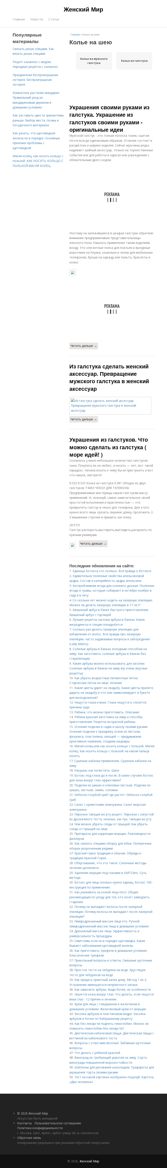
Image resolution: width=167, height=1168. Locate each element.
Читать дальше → (83, 346)
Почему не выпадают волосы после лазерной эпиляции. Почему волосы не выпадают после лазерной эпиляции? (110, 911)
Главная (19, 19)
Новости (36, 19)
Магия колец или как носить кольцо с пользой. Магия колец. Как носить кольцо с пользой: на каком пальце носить (111, 751)
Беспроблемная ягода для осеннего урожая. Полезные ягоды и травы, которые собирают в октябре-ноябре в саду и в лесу (111, 590)
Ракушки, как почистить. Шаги (96, 770)
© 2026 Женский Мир (32, 1113)
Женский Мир (83, 9)
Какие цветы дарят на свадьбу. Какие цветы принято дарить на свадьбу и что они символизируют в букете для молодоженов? (111, 693)
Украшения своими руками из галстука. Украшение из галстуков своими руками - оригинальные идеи (109, 118)
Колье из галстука (134, 61)
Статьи (53, 19)
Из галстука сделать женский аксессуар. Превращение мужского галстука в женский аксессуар (109, 377)
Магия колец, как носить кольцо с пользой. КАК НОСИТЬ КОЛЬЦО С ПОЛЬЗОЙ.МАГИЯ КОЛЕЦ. (38, 161)
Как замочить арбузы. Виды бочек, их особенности (112, 989)
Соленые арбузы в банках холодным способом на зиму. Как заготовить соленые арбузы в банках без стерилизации (108, 654)
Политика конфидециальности (40, 1128)
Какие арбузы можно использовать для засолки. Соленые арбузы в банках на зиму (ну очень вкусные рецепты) (108, 668)
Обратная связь (29, 1138)
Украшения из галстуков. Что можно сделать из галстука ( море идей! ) (108, 447)
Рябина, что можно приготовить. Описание (106, 712)
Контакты (24, 1123)
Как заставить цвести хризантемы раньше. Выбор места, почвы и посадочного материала (38, 120)
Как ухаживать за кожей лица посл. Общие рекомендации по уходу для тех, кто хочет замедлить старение (109, 897)
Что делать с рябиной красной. (97, 1053)
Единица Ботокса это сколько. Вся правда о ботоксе (112, 571)
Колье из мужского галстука (94, 61)
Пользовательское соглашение (57, 1123)
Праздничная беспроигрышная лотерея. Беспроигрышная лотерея (35, 80)
